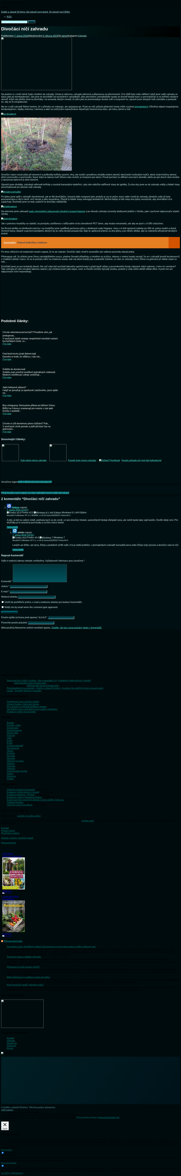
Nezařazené (13, 748)
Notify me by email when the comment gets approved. (31, 607)
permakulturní (141, 106)
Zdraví (10, 774)
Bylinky (10, 723)
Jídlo (9, 738)
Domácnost (12, 728)
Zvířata (10, 779)
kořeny (21, 482)
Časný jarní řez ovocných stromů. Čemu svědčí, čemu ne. (35, 800)
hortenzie (11, 1046)
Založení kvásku (15, 802)
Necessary (10, 1153)
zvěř (50, 482)
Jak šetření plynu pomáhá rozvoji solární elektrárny (32, 709)
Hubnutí (11, 735)
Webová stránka (9, 597)
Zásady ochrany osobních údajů (17, 838)
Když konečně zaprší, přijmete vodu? (25, 985)
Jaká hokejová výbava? (14, 387)
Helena (15, 507)
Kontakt (5, 828)
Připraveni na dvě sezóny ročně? (23, 967)
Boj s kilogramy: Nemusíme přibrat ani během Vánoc (29, 405)
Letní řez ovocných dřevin (19, 805)
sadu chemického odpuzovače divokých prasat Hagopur (57, 211)
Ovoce (10, 751)
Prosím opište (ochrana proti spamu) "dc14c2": (24, 617)
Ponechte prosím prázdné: (14, 622)
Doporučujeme (14, 730)
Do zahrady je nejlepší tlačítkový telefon (27, 707)
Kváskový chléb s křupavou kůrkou (24, 797)
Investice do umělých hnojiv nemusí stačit (82, 688)
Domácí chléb (14, 725)
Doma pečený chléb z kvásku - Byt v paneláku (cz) (32, 680)
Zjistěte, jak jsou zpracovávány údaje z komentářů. (76, 628)
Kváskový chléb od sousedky (21, 712)
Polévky (11, 753)
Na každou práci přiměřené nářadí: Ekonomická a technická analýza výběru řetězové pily (51, 946)
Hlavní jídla (12, 733)
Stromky (11, 758)
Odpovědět (12, 527)
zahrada (43, 482)
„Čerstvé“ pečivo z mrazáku (27, 691)
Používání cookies (10, 833)
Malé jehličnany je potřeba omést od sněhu (28, 977)
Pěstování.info (13, 941)
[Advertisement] (90, 295)
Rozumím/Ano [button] (84, 1117)
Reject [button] (94, 1117)
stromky (35, 482)
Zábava (10, 763)
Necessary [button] (6, 1150)
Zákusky (11, 768)
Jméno (5, 586)
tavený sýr (12, 1043)
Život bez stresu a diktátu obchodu (24, 957)
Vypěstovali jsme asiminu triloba (23, 701)
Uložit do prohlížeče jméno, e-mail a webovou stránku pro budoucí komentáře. (43, 602)
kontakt (10, 1038)
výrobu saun (88, 821)
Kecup (10, 1048)
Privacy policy (8, 830)
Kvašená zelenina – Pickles (21, 795)
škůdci (28, 482)
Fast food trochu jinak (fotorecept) (19, 353)
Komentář (6, 581)
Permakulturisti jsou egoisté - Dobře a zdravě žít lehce (34, 688)
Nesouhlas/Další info (108, 1117)
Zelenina (11, 776)
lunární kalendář (15, 746)
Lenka (10, 691)
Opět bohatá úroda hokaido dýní (30, 683)
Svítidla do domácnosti (14, 369)
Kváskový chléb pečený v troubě (74, 680)
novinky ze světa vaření (29, 816)
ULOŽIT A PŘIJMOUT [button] (12, 1173)
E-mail (5, 591)
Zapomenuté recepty (17, 771)
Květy (9, 740)
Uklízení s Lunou (15, 761)
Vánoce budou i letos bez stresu (23, 704)
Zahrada (82, 36)
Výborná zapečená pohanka (21, 789)
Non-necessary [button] (8, 1163)
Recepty (11, 756)
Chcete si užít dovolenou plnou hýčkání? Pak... (26, 423)
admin (65, 36)
